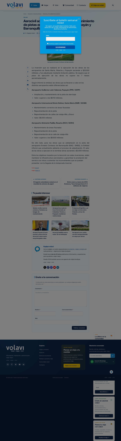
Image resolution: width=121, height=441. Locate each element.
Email (47, 35)
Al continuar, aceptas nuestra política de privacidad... (61, 43)
